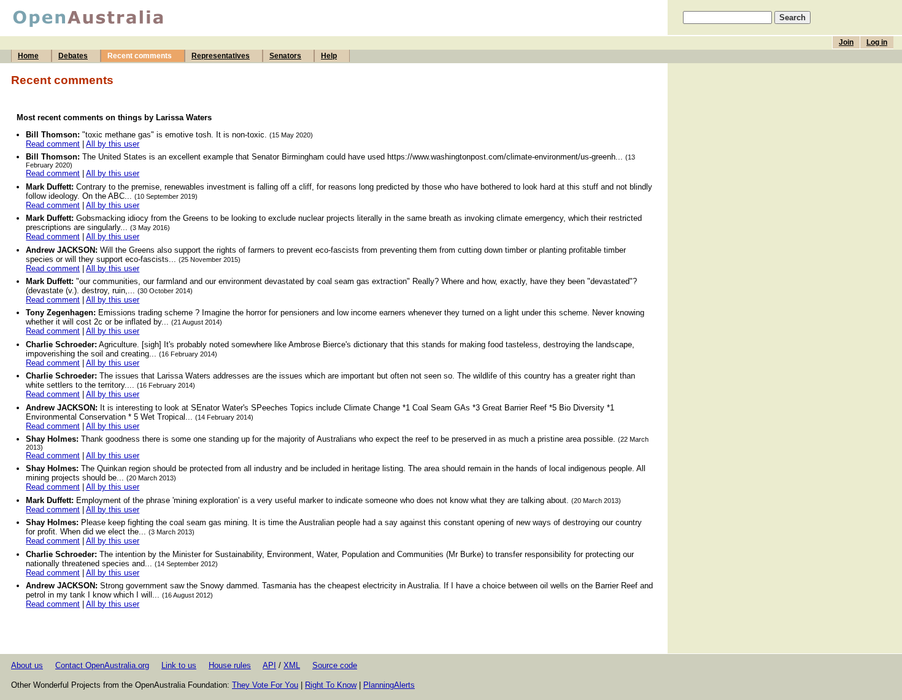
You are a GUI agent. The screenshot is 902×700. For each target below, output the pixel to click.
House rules (230, 665)
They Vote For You (265, 685)
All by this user (112, 143)
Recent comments (139, 56)
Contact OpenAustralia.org (102, 665)
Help (329, 56)
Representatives (220, 56)
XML (291, 665)
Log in (876, 42)
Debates (73, 56)
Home (28, 56)
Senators (285, 56)
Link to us (178, 665)
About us (27, 665)
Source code (334, 665)
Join (846, 42)
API (269, 665)
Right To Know (331, 685)
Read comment (53, 143)
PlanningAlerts (389, 685)
